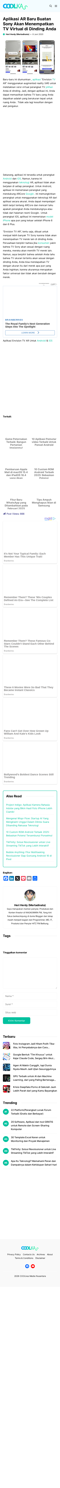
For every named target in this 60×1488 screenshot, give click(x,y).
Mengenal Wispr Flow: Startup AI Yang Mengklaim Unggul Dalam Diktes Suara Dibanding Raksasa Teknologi (27, 822)
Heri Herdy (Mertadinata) (17, 34)
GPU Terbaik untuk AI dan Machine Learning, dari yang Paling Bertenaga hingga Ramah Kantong (33, 1080)
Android (7, 178)
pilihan (49, 87)
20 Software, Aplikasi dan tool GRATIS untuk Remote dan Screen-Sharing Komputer (32, 1125)
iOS (19, 178)
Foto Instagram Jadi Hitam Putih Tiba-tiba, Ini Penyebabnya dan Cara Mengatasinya (34, 1047)
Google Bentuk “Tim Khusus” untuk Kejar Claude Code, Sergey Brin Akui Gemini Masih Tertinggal (33, 1058)
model (49, 216)
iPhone (6, 220)
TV (53, 79)
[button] (51, 6)
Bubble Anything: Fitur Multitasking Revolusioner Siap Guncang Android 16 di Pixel (29, 856)
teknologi (24, 182)
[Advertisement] (30, 141)
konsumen (43, 242)
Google (30, 193)
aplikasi (36, 79)
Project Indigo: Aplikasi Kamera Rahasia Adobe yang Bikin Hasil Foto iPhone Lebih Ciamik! (29, 808)
